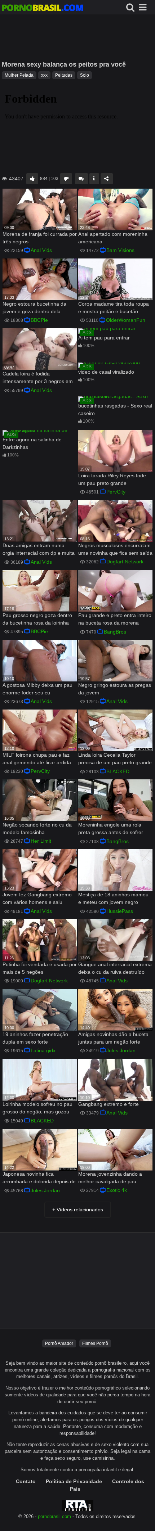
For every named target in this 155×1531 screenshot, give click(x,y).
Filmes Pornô (95, 1343)
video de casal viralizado (106, 372)
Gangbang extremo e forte (108, 1104)
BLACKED (117, 771)
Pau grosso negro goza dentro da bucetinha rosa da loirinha (37, 619)
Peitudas (63, 75)
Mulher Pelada (19, 75)
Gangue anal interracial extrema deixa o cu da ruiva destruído (115, 968)
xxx (44, 75)
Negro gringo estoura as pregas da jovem (114, 688)
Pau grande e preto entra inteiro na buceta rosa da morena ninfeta (114, 619)
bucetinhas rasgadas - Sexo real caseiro (115, 409)
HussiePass (119, 911)
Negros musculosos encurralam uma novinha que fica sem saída (115, 549)
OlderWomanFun (125, 320)
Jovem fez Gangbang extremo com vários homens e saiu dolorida (37, 899)
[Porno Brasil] (42, 8)
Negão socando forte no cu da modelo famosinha (37, 828)
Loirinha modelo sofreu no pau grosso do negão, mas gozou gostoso (37, 1108)
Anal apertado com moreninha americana (112, 237)
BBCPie (39, 320)
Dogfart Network (124, 561)
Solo (84, 75)
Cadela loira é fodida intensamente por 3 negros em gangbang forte (38, 378)
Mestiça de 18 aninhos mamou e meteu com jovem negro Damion (113, 899)
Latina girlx (43, 1050)
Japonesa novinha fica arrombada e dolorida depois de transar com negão (39, 1178)
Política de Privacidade (74, 1481)
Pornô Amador (59, 1343)
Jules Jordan (121, 1050)
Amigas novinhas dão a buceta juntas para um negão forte (113, 1038)
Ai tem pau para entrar (104, 338)
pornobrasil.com (54, 1516)
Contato (26, 1481)
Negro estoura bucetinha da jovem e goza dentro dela (34, 307)
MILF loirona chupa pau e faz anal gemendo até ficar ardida (37, 758)
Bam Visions (120, 250)
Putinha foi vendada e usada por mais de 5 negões (40, 968)
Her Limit (41, 841)
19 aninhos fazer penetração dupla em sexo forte (35, 1038)
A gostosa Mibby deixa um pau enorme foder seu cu (37, 688)
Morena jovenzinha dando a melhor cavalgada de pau (110, 1177)
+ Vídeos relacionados (77, 1209)
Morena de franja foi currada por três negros (40, 237)
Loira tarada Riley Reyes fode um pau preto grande (112, 479)
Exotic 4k (116, 1190)
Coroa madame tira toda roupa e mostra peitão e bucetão (113, 307)
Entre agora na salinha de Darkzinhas (32, 443)
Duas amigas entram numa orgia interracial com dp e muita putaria (39, 549)
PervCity (115, 492)
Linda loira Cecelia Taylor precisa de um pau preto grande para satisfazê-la (115, 759)
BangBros (115, 632)
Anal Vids (41, 250)
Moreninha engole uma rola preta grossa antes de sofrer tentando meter (110, 829)
